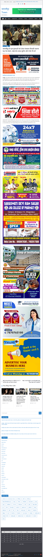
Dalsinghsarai (4, 447)
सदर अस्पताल (25, 513)
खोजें (40, 413)
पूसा (3, 507)
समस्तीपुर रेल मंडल (20, 516)
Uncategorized (4, 488)
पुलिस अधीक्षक (35, 504)
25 (21, 539)
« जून (20, 544)
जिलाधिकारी (24, 501)
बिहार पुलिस (12, 507)
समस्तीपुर (31, 513)
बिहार (7, 507)
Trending (3, 486)
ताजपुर (3, 504)
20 (33, 537)
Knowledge (4, 462)
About (36, 18)
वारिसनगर (29, 510)
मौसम (9, 510)
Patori (3, 469)
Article (3, 444)
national (4, 498)
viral (2, 490)
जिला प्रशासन (31, 501)
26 (27, 539)
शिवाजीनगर (18, 513)
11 (21, 535)
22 (4, 539)
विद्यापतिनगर (35, 510)
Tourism (3, 484)
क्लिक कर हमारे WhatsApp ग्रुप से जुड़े (27, 11)
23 (10, 539)
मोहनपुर (35, 507)
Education (3, 451)
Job (2, 460)
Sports (3, 481)
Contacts (31, 18)
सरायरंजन (34, 516)
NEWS (8, 46)
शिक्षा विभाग (13, 513)
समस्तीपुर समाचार (28, 516)
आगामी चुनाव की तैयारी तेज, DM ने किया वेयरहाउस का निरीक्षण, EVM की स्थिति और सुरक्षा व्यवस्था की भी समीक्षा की (21, 400)
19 (27, 537)
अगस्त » (22, 544)
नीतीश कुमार (20, 504)
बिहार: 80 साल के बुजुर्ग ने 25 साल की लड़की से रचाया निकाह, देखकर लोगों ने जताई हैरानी (31, 381)
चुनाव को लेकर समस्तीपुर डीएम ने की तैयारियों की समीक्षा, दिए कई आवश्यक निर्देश (35, 399)
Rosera (3, 475)
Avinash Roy (11, 53)
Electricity (3, 453)
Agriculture (4, 442)
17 (16, 537)
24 (16, 539)
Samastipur (14, 18)
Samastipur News (11, 498)
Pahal (25, 18)
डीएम (36, 501)
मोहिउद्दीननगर (4, 510)
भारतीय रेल (17, 507)
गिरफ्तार (19, 501)
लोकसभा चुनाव (23, 510)
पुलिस (29, 504)
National (21, 18)
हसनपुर (4, 518)
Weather (3, 492)
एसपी (23, 498)
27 (33, 539)
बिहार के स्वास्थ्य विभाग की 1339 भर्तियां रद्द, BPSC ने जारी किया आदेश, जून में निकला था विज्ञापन (11, 381)
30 (10, 541)
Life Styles (3, 464)
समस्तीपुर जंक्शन (37, 513)
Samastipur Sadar (5, 479)
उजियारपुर (18, 498)
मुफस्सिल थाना (24, 507)
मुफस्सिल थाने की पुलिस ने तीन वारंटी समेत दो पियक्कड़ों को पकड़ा (11, 430)
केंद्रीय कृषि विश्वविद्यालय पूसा (7, 501)
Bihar (9, 18)
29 (4, 541)
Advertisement (4, 440)
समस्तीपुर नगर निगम (5, 516)
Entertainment (4, 455)
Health (3, 457)
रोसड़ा (17, 510)
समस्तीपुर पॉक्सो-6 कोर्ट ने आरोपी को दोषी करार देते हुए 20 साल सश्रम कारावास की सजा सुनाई (7, 399)
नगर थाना (14, 504)
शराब (8, 513)
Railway (3, 473)
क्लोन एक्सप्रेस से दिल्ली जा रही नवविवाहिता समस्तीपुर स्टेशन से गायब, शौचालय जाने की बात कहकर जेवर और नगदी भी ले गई (19, 433)
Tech (2, 482)
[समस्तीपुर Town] (3, 18)
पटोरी (25, 504)
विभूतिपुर (4, 513)
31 (16, 541)
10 (16, 535)
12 (27, 535)
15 (4, 537)
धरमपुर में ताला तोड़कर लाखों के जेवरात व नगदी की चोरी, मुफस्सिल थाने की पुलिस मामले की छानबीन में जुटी (16, 420)
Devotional (4, 449)
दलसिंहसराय (8, 504)
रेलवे (13, 510)
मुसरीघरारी (30, 507)
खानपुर (14, 501)
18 (21, 537)
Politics (3, 471)
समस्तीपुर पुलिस (13, 516)
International (4, 458)
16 (10, 537)
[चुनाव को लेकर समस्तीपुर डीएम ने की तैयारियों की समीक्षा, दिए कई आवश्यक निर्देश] (35, 389)
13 (33, 535)
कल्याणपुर (28, 498)
